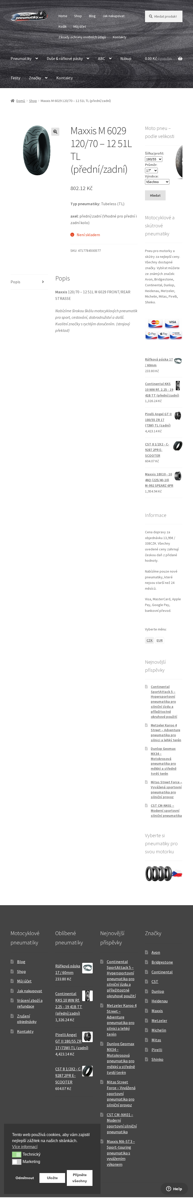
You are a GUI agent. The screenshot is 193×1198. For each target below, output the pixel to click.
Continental (162, 971)
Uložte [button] (52, 1178)
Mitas (156, 1039)
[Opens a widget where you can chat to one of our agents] (174, 1189)
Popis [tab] (15, 281)
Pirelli (157, 1049)
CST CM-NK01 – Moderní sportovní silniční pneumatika (166, 810)
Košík (63, 26)
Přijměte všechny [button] (79, 1178)
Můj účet (79, 26)
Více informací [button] (24, 1147)
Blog (92, 16)
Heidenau (160, 1000)
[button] (55, 132)
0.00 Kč (158, 58)
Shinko (157, 1059)
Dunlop (158, 991)
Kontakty (119, 37)
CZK (150, 640)
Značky (35, 77)
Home (63, 16)
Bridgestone (162, 962)
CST (155, 981)
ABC (101, 58)
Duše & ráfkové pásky (65, 58)
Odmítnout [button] (25, 1178)
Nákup (125, 58)
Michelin (159, 1030)
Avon (156, 952)
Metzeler (159, 1020)
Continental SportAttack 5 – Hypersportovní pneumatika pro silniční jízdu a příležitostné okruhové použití (164, 701)
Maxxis (157, 1010)
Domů (20, 100)
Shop (78, 16)
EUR (160, 640)
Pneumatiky (21, 58)
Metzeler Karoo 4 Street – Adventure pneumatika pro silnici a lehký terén (166, 732)
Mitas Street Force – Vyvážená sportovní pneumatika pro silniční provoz (166, 789)
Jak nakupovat (113, 16)
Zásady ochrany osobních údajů (82, 37)
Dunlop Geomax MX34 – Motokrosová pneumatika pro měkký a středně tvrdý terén (163, 761)
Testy (15, 77)
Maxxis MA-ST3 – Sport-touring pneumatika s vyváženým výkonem (121, 1153)
